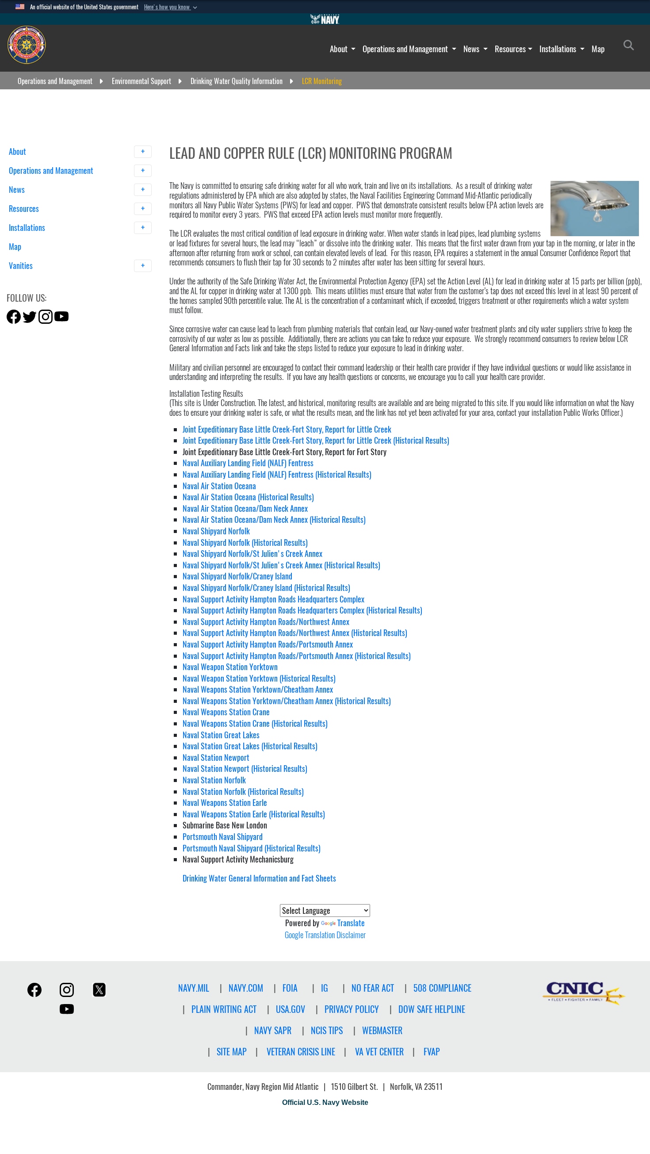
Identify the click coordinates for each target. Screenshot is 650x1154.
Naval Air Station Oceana (219, 485)
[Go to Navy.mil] (325, 19)
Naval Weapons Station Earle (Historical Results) (254, 814)
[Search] (55, 281)
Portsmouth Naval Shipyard (223, 836)
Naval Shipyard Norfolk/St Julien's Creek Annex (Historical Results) (281, 565)
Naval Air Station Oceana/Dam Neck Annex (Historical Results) (274, 519)
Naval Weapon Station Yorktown (230, 666)
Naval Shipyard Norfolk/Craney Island (237, 576)
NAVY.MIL (193, 988)
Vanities (21, 265)
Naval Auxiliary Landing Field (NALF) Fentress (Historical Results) (277, 474)
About (339, 48)
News (472, 48)
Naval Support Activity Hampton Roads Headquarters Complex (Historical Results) (302, 610)
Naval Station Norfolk (214, 780)
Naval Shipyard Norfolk (216, 531)
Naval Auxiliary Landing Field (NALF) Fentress (248, 462)
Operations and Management (406, 48)
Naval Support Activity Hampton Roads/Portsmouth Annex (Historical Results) (297, 655)
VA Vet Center (379, 1052)
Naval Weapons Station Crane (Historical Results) (255, 723)
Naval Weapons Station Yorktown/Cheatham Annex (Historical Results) (287, 700)
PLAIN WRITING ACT (223, 1009)
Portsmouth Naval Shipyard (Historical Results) (252, 848)
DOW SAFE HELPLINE (431, 1009)
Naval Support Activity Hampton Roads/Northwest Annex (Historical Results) (295, 632)
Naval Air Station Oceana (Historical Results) (248, 496)
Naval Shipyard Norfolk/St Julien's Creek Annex (252, 553)
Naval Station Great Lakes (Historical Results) (250, 745)
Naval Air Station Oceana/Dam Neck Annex (245, 508)
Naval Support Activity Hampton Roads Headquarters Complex (273, 599)
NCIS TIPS (327, 1030)
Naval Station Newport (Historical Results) (245, 768)
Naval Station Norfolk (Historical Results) (243, 791)
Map (598, 48)
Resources (510, 48)
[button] (171, 7)
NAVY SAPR (272, 1030)
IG (324, 988)
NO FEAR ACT (373, 988)
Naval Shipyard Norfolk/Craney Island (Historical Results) (266, 587)
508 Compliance (442, 988)
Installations (558, 48)
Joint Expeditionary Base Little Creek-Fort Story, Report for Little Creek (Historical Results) (316, 440)
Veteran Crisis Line (301, 1052)
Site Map (232, 1052)
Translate (351, 922)
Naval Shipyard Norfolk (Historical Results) (245, 542)
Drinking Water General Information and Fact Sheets (259, 878)
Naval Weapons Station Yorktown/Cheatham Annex (258, 689)
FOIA (290, 988)
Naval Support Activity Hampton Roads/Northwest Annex (266, 621)
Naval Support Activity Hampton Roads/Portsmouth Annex (268, 644)
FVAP (432, 1052)
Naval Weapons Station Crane (226, 711)
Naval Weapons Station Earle (225, 802)
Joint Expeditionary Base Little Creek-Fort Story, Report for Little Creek (287, 429)
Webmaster (382, 1030)
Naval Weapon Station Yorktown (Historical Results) (259, 678)
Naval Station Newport (216, 757)
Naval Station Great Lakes (221, 734)
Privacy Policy (352, 1009)
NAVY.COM (246, 988)
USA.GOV (290, 1009)
